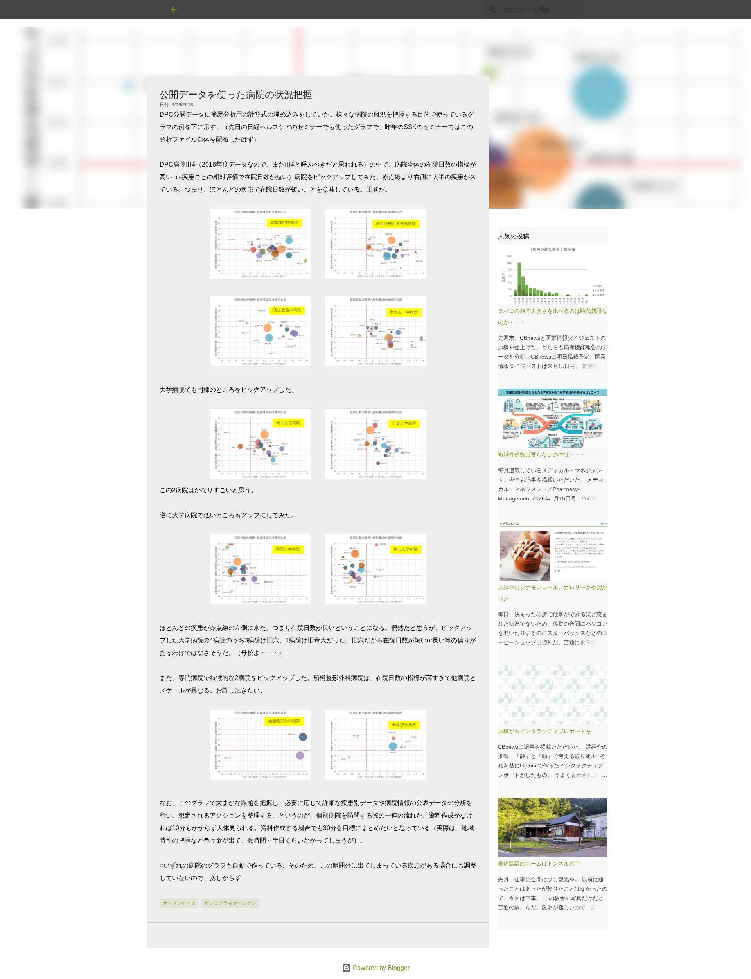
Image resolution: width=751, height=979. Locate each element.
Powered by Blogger (380, 968)
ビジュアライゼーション (230, 903)
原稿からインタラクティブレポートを (544, 731)
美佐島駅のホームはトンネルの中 (539, 864)
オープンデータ (179, 903)
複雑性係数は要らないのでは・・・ (542, 455)
